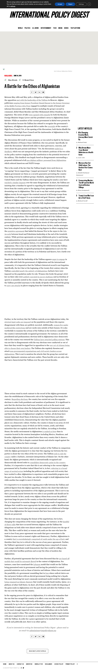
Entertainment (46, 28)
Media (60, 28)
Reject (70, 4)
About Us (11, 664)
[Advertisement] (49, 48)
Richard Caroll (82, 201)
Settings (81, 4)
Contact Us (20, 664)
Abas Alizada (12, 80)
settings (12, 6)
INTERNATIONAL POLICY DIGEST (49, 15)
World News (8, 76)
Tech (54, 28)
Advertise (29, 664)
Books (66, 28)
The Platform (75, 28)
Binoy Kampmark (83, 190)
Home (5, 664)
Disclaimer (48, 664)
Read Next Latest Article (37, 651)
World (20, 28)
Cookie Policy (58, 664)
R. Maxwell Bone (28, 80)
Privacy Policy (70, 664)
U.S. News (35, 28)
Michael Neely (82, 142)
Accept (60, 4)
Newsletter (39, 664)
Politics (27, 28)
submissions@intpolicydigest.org (42, 630)
